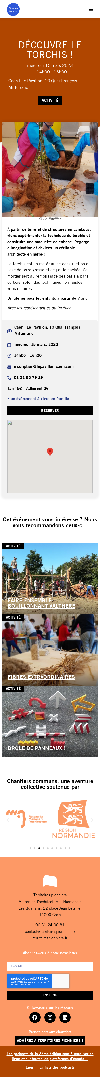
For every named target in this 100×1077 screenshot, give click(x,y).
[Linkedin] (65, 1017)
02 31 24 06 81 (50, 925)
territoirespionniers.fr (50, 938)
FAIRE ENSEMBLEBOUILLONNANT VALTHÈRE (41, 603)
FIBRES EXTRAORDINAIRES (41, 677)
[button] (91, 9)
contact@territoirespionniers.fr (50, 932)
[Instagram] (50, 1017)
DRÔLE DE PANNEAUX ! (37, 749)
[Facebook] (35, 1017)
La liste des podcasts (57, 1067)
